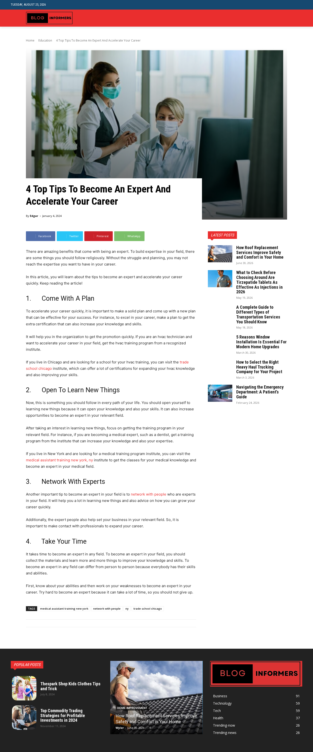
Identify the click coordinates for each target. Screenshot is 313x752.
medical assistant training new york (64, 608)
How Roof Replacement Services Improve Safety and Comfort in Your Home (259, 252)
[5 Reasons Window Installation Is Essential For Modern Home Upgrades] (220, 343)
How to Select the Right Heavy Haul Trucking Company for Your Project (259, 367)
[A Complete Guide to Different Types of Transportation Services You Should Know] (220, 313)
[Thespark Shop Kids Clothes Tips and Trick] (24, 688)
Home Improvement (132, 708)
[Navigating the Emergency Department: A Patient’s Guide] (220, 393)
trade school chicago (148, 608)
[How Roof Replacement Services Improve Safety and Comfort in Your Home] (220, 253)
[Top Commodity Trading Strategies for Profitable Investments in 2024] (24, 717)
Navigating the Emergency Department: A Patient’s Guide (260, 391)
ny (91, 460)
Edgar (34, 216)
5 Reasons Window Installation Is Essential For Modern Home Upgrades (261, 341)
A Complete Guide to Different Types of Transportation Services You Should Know (258, 314)
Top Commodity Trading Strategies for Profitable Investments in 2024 (62, 715)
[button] (298, 5)
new (74, 460)
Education (45, 40)
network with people (148, 494)
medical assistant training (48, 460)
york (83, 460)
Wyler (120, 728)
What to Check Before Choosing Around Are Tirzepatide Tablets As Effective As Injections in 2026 (259, 282)
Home (30, 40)
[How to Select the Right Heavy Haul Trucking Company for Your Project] (220, 368)
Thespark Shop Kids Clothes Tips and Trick (70, 686)
